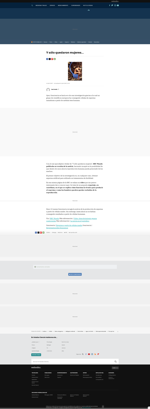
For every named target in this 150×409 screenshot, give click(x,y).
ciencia (63, 348)
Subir (114, 368)
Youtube (118, 5)
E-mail (55, 59)
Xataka (33, 375)
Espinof (59, 377)
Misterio (73, 42)
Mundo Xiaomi (35, 385)
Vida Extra (47, 377)
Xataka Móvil (35, 377)
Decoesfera (98, 377)
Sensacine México (61, 395)
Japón (61, 42)
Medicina (60, 232)
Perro (51, 42)
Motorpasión (86, 375)
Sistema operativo (81, 42)
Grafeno (45, 331)
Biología (54, 232)
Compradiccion (99, 379)
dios (63, 351)
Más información (87, 407)
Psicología (49, 342)
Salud (63, 345)
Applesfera (34, 379)
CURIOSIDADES (75, 5)
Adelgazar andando (70, 331)
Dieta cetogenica (59, 331)
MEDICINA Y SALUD (41, 5)
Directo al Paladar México (74, 395)
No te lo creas (65, 342)
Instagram (115, 5)
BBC (66, 232)
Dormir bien (80, 331)
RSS (95, 354)
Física (33, 345)
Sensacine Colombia (59, 397)
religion (34, 348)
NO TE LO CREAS (88, 5)
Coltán (50, 331)
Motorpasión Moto (87, 377)
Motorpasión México (86, 395)
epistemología (35, 351)
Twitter (50, 59)
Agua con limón (89, 331)
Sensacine (59, 375)
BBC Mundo (54, 218)
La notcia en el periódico (79, 221)
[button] (55, 89)
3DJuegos (47, 375)
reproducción (73, 232)
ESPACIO (52, 5)
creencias (49, 351)
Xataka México (35, 395)
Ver (76, 274)
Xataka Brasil (35, 397)
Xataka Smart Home (35, 382)
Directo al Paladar (74, 375)
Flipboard (112, 5)
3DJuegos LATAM (49, 395)
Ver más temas (36, 354)
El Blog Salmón (112, 375)
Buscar (115, 361)
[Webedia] (115, 1)
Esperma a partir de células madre (69, 225)
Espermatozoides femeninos (57, 228)
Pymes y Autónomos (111, 378)
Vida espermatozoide (101, 331)
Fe (47, 348)
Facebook (110, 5)
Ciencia (45, 42)
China (56, 42)
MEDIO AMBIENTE (63, 5)
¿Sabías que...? (35, 342)
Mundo (90, 42)
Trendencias (99, 375)
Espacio (67, 42)
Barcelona (96, 42)
